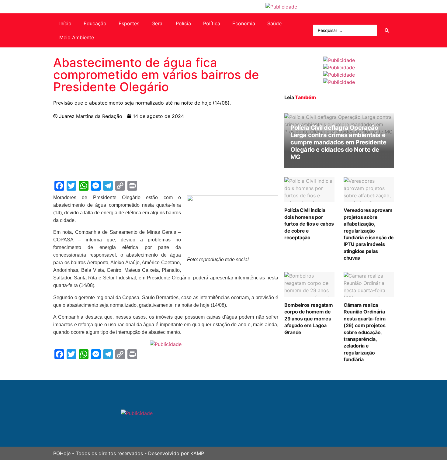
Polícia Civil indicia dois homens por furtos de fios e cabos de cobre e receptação (309, 223)
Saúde (274, 23)
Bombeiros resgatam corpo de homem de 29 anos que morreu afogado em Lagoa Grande (308, 318)
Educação (95, 23)
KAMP (197, 453)
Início (65, 23)
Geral (157, 23)
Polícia (183, 23)
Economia (243, 23)
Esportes (129, 23)
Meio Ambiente (76, 37)
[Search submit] (386, 30)
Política (211, 23)
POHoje (62, 453)
